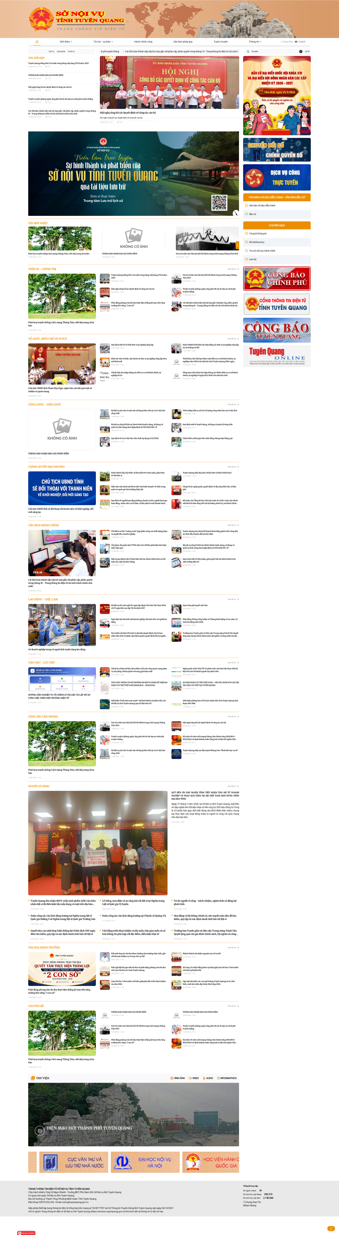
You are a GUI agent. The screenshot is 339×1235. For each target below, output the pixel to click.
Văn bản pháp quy (183, 41)
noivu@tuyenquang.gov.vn (75, 1202)
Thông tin (254, 41)
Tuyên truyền (221, 41)
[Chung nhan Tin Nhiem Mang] (277, 1204)
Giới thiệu (65, 41)
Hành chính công (143, 41)
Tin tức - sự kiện (102, 41)
